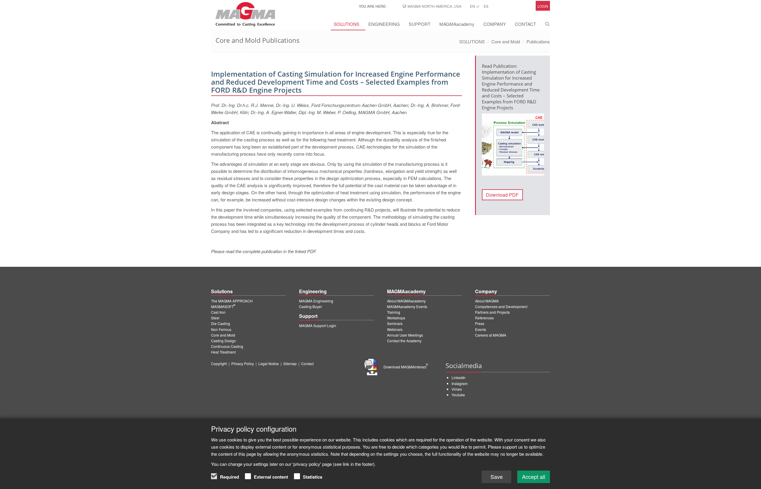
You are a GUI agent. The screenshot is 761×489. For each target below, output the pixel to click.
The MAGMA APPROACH (232, 300)
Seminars (394, 323)
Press (479, 323)
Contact (307, 363)
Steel (215, 317)
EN (473, 6)
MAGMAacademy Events (407, 306)
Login (542, 6)
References (484, 317)
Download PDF (502, 194)
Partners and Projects (492, 312)
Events (480, 329)
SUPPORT (419, 24)
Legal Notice (268, 363)
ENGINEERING (384, 24)
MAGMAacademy (456, 24)
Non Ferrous (221, 329)
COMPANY (494, 24)
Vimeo (457, 389)
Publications (538, 41)
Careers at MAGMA (490, 334)
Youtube (458, 394)
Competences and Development (501, 306)
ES (486, 6)
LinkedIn (459, 377)
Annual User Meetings (405, 334)
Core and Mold (505, 41)
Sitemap (290, 363)
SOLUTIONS (346, 24)
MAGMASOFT (223, 306)
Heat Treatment (223, 351)
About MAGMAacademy (406, 300)
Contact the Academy (404, 340)
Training (393, 312)
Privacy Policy (242, 363)
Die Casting (220, 323)
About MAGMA (487, 300)
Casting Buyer (310, 306)
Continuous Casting (227, 346)
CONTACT (525, 24)
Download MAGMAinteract (405, 366)
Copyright (219, 363)
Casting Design (223, 340)
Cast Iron (218, 312)
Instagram (460, 383)
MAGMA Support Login (317, 325)
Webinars (394, 329)
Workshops (396, 317)
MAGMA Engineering (316, 300)
